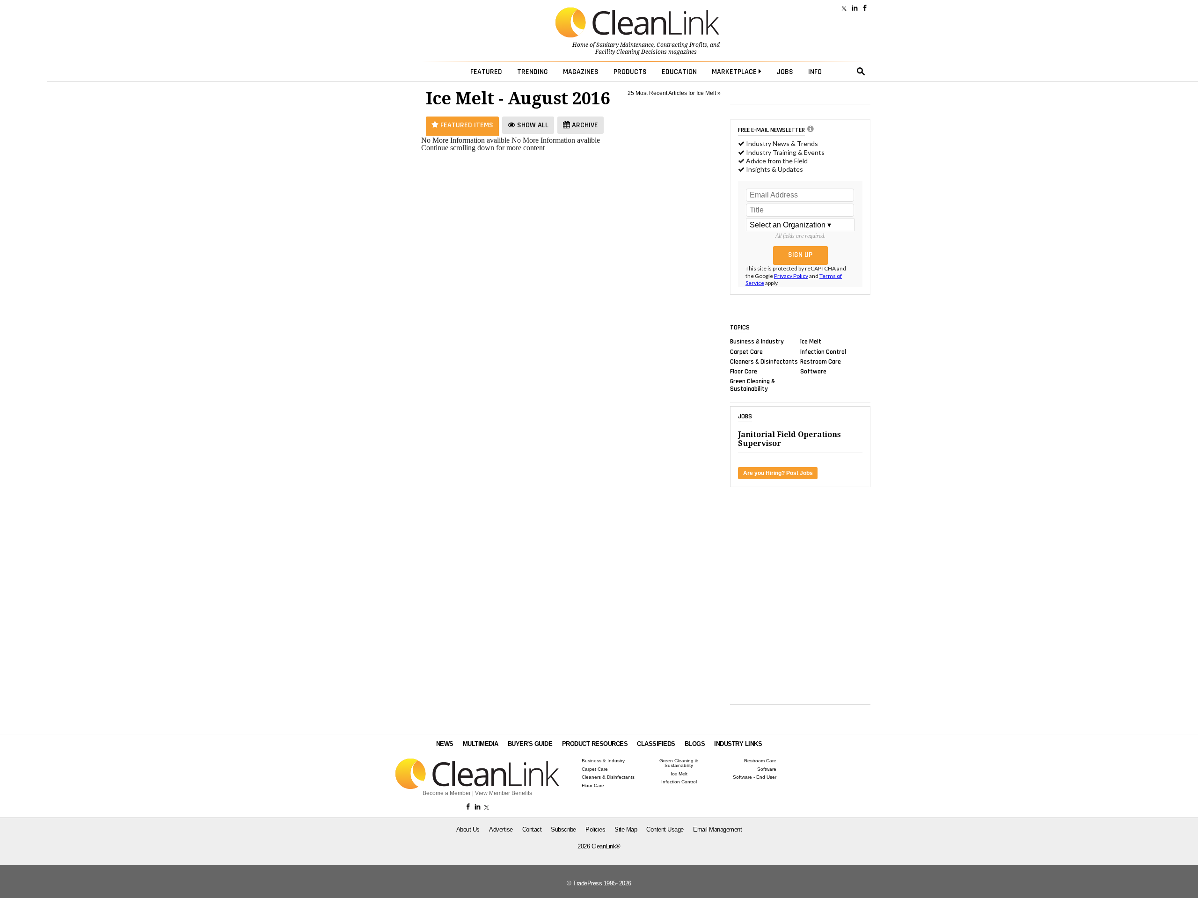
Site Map (625, 829)
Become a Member (447, 793)
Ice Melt (810, 341)
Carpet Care (746, 351)
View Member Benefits (503, 793)
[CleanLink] (637, 23)
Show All (531, 125)
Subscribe (563, 829)
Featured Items (465, 125)
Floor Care (743, 371)
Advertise (501, 829)
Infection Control (823, 351)
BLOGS (695, 743)
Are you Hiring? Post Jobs (778, 473)
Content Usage (665, 829)
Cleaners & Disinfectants (764, 361)
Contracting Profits (682, 45)
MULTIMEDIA (480, 743)
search (861, 72)
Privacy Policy (791, 275)
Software (813, 371)
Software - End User (754, 777)
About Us (468, 829)
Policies (595, 829)
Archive (584, 125)
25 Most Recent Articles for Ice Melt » (674, 93)
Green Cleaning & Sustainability (752, 385)
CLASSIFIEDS (656, 743)
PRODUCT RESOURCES (595, 743)
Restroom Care (820, 361)
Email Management (717, 829)
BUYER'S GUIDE (530, 743)
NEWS (444, 743)
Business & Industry (757, 341)
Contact (532, 829)
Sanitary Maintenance (625, 45)
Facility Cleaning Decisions (631, 52)
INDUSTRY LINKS (738, 743)
